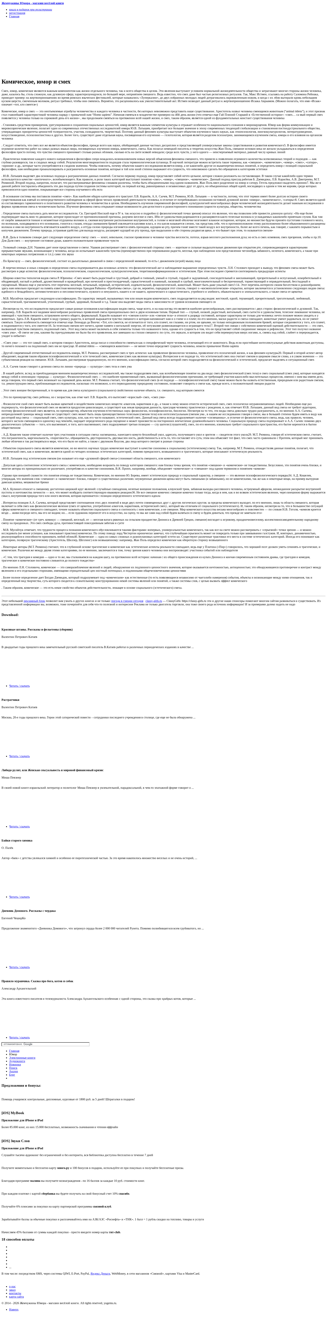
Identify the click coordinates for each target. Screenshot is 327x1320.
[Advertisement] (115, 47)
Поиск (13, 1067)
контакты (15, 1293)
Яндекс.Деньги (100, 1273)
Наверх (14, 1309)
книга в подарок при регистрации (30, 9)
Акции (13, 1071)
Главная (14, 1050)
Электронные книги (22, 1057)
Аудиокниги (17, 1061)
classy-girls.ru (154, 601)
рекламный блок (34, 601)
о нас (12, 1286)
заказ (12, 1289)
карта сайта (16, 1296)
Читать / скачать (19, 685)
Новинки (15, 1064)
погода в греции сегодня (127, 601)
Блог (12, 1074)
